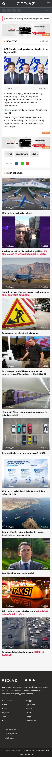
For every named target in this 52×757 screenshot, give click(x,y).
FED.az (7, 110)
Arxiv (4, 720)
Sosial (4, 708)
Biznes (4, 704)
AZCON (35, 154)
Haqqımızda (31, 720)
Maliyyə (29, 700)
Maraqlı (29, 708)
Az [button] (46, 10)
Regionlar (6, 712)
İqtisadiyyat (30, 704)
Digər (4, 716)
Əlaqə (28, 716)
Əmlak (28, 712)
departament (22, 154)
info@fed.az (9, 738)
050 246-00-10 (11, 734)
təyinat (9, 154)
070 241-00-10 (10, 729)
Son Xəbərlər (7, 700)
